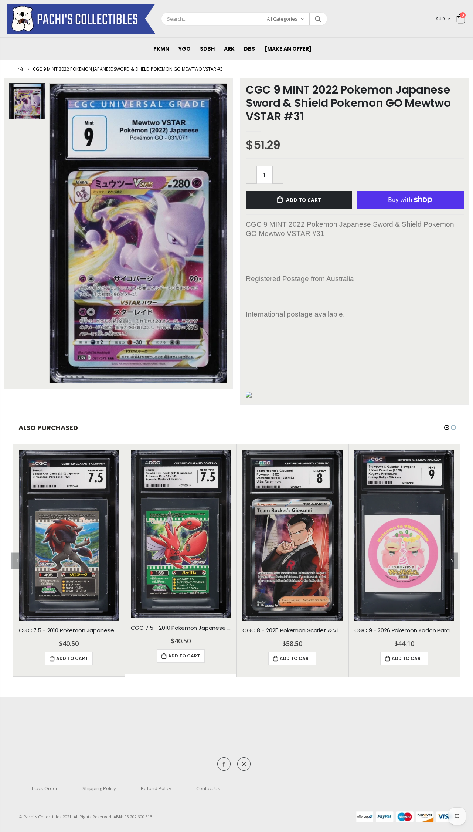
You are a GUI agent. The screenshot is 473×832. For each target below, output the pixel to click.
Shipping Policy (99, 788)
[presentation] (17, 560)
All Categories (282, 19)
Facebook (224, 764)
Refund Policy (156, 788)
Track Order (44, 788)
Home (21, 68)
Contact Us (208, 788)
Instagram (244, 764)
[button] (446, 427)
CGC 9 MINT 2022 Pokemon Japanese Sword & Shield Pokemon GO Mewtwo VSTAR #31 (348, 103)
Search (318, 19)
